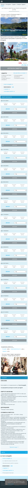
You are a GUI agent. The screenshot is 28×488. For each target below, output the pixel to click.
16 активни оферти (8, 91)
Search (18, 1)
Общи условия (4, 483)
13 (20, 30)
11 (17, 30)
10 (16, 30)
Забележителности (16, 349)
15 (23, 30)
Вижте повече (11, 484)
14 (22, 30)
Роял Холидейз (8, 84)
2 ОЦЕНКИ (6, 89)
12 (19, 30)
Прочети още (13, 447)
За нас (2, 482)
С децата (4, 351)
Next (26, 367)
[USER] (22, 2)
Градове (4, 349)
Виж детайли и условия (19, 73)
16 (25, 30)
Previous (1, 367)
